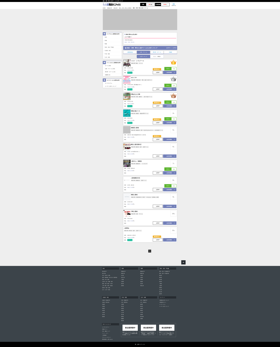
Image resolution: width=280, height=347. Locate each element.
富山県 (160, 291)
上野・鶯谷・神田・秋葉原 (107, 285)
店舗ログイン (104, 329)
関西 (105, 43)
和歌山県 (142, 285)
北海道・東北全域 (105, 302)
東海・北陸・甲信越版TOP (164, 271)
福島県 (103, 316)
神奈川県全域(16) (128, 40)
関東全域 (123, 273)
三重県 (160, 283)
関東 (105, 40)
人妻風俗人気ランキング (164, 300)
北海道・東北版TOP (106, 300)
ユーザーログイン (105, 327)
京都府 (141, 277)
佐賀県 (141, 308)
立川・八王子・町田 (106, 289)
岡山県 (122, 306)
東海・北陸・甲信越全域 (164, 273)
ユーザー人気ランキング (110, 86)
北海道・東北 (107, 50)
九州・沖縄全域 (143, 302)
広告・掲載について (106, 331)
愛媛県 (122, 318)
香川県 (122, 314)
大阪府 (141, 275)
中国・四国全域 (124, 302)
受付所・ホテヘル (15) (110, 71)
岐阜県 (160, 281)
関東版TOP (109, 8)
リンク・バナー (105, 333)
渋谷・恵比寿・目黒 (106, 275)
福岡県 (141, 304)
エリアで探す (128, 36)
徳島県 (122, 316)
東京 (105, 37)
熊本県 (141, 306)
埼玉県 (122, 275)
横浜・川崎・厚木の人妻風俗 (125, 8)
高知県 (122, 320)
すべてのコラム (108, 83)
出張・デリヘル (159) (110, 68)
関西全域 (142, 273)
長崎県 (141, 310)
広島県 (122, 304)
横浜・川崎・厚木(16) (129, 42)
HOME (104, 8)
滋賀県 (141, 281)
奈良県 (141, 283)
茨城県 (122, 281)
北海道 (103, 306)
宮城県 (103, 304)
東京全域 (104, 273)
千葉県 (122, 279)
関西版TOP (142, 271)
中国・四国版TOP (124, 300)
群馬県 (122, 285)
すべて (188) (108, 65)
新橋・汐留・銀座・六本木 (107, 283)
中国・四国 (107, 54)
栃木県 (122, 283)
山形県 (103, 312)
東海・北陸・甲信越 (109, 47)
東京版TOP (104, 271)
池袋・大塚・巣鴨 (105, 279)
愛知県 (160, 275)
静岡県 (160, 277)
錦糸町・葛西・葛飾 (106, 287)
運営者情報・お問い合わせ (107, 339)
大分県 (141, 312)
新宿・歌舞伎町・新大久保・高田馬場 (109, 277)
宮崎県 (141, 314)
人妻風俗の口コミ (162, 302)
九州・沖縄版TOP (143, 300)
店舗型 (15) (107, 74)
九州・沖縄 (107, 57)
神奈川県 (115, 8)
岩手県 (103, 314)
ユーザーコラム (162, 304)
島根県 (122, 310)
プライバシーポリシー (106, 337)
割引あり (158, 69)
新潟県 (160, 279)
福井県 (160, 293)
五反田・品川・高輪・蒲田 (107, 281)
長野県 (160, 287)
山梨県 (160, 285)
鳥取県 (122, 308)
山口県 (122, 312)
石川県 (160, 289)
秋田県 (103, 310)
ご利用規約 (104, 335)
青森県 (103, 308)
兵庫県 (141, 279)
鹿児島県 (142, 316)
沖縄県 (141, 318)
